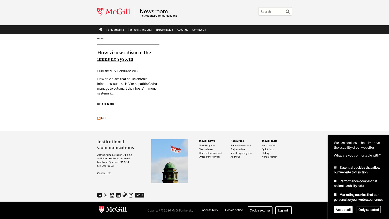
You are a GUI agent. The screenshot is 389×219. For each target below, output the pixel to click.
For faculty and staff (140, 29)
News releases (206, 149)
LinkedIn (119, 195)
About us (182, 29)
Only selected (368, 209)
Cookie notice (234, 210)
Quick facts (268, 149)
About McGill (269, 145)
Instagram (131, 195)
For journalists (115, 29)
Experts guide (164, 29)
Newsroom (154, 11)
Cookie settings (260, 210)
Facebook (100, 195)
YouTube (112, 195)
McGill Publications (125, 194)
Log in (282, 210)
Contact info (104, 173)
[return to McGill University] (113, 210)
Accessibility (210, 210)
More (139, 194)
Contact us (199, 29)
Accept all (343, 209)
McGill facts (269, 140)
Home (100, 29)
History (265, 153)
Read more (106, 104)
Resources (237, 140)
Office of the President (210, 153)
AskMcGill (236, 157)
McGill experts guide (241, 153)
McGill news (207, 140)
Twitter (106, 195)
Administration (269, 157)
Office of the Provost (209, 157)
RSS (103, 118)
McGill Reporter (207, 145)
